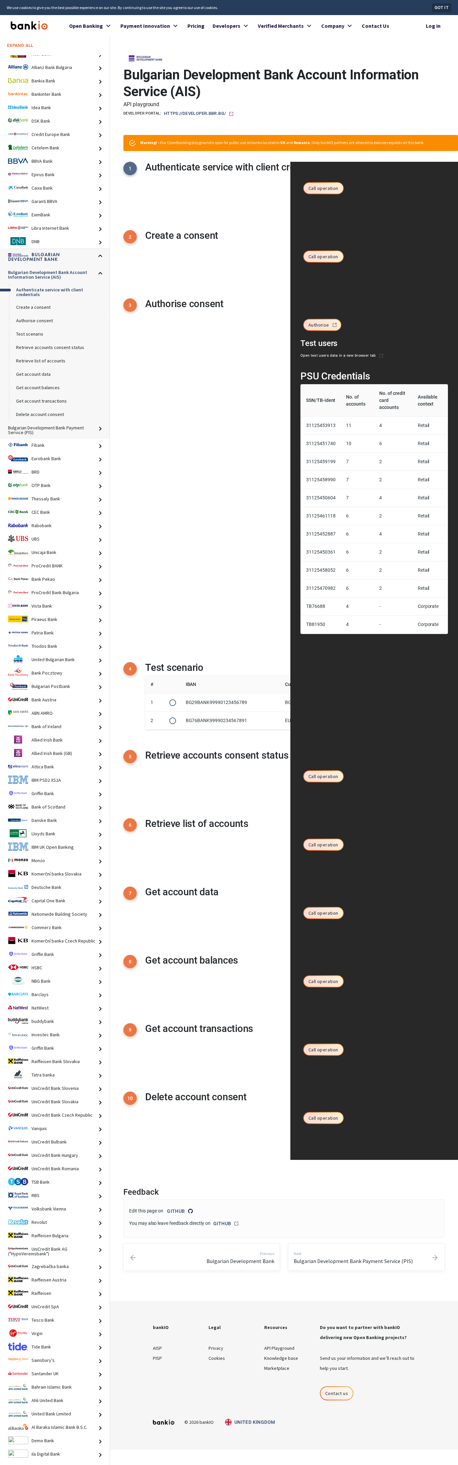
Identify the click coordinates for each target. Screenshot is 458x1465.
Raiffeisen (41, 1293)
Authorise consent (34, 321)
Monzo (38, 861)
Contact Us (375, 25)
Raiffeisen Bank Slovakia (56, 1062)
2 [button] (130, 236)
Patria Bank (43, 633)
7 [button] (130, 893)
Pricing (196, 25)
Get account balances (38, 388)
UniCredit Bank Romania (55, 1169)
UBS (36, 539)
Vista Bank (42, 606)
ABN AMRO (42, 713)
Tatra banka (43, 1075)
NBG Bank (41, 981)
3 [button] (130, 305)
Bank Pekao (43, 579)
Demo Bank (43, 1441)
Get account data (33, 374)
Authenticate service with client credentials (49, 292)
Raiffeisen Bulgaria (50, 1236)
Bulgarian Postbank (51, 687)
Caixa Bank (42, 188)
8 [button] (130, 961)
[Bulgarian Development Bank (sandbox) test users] (381, 355)
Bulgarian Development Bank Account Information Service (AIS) (47, 275)
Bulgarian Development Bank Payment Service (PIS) (46, 430)
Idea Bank (41, 108)
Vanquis (39, 1129)
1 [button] (130, 168)
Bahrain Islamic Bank (52, 1387)
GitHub (176, 1211)
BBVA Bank (42, 161)
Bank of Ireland (46, 727)
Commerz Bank (47, 928)
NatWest (40, 1008)
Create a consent (33, 307)
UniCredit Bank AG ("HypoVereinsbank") (37, 1251)
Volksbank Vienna (49, 1209)
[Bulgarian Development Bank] (145, 57)
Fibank (38, 445)
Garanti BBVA (44, 202)
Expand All (20, 45)
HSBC (37, 968)
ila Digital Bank (46, 1454)
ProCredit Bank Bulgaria (55, 593)
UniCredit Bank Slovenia (55, 1089)
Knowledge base (281, 1358)
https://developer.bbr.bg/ (195, 113)
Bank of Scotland (48, 807)
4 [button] (130, 669)
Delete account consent (40, 415)
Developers (226, 25)
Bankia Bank (43, 81)
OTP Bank (41, 486)
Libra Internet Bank (50, 228)
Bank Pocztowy (47, 673)
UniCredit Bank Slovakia (55, 1102)
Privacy (216, 1348)
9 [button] (130, 1030)
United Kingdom (254, 1422)
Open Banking (86, 25)
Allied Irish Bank (47, 740)
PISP (157, 1358)
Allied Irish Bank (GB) (52, 754)
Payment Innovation (145, 25)
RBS (36, 1196)
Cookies (217, 1358)
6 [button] (130, 825)
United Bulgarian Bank (53, 660)
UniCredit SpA (45, 1307)
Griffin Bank (43, 794)
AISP (157, 1348)
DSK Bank (41, 121)
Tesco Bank (43, 1320)
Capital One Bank (48, 901)
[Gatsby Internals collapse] (103, 68)
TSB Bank (41, 1182)
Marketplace (276, 1368)
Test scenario (29, 334)
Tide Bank (41, 1347)
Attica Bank (43, 767)
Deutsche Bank (46, 888)
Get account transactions (41, 401)
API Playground (279, 1348)
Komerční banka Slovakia (56, 874)
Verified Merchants (281, 25)
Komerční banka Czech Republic (64, 941)
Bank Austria (44, 700)
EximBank (41, 215)
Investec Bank (46, 1035)
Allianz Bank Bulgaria (52, 68)
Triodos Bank (44, 646)
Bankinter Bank (46, 94)
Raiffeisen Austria (49, 1280)
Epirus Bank (43, 175)
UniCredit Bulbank (49, 1142)
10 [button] (130, 1098)
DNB (36, 242)
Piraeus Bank (44, 620)
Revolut (39, 1222)
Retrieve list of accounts (40, 361)
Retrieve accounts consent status (50, 348)
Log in (433, 25)
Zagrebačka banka (50, 1267)
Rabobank (42, 526)
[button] (323, 189)
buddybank (43, 1022)
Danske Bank (44, 821)
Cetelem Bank (45, 148)
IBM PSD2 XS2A (46, 780)
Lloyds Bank (43, 834)
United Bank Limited (51, 1414)
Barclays (40, 995)
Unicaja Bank (44, 553)
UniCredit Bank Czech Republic (62, 1115)
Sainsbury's (43, 1360)
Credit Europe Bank (51, 135)
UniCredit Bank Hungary (55, 1156)
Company (332, 25)
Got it (442, 7)
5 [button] (130, 756)
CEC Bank (41, 512)
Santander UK (45, 1374)
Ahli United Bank (47, 1401)
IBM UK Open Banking (53, 847)
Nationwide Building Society (59, 914)
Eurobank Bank (46, 459)
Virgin (37, 1334)
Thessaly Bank (46, 499)
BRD (36, 472)
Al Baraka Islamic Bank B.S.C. (60, 1427)
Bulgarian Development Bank (34, 257)
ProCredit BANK (47, 566)
